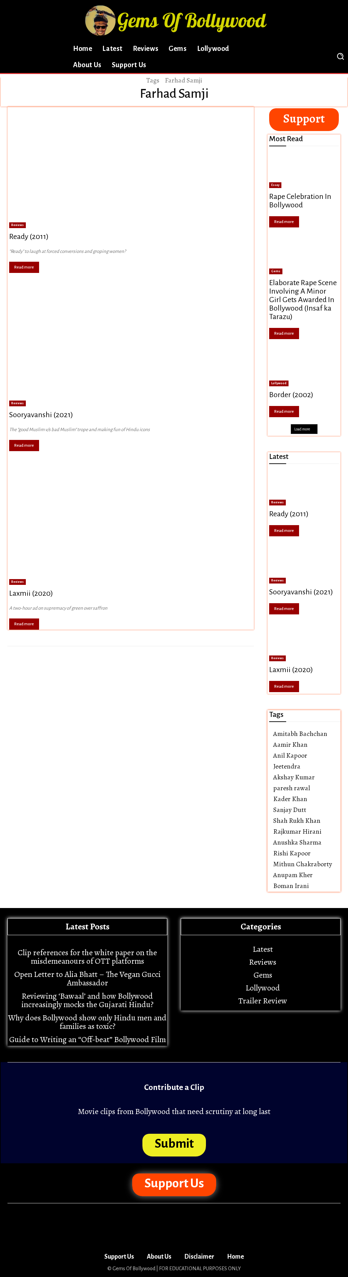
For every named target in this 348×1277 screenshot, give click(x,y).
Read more (24, 267)
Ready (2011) (29, 237)
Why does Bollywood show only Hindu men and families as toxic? (87, 1022)
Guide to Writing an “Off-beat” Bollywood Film (87, 1039)
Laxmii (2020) (31, 593)
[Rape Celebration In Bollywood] (304, 170)
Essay (275, 185)
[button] (340, 56)
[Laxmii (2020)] (130, 524)
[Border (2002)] (304, 368)
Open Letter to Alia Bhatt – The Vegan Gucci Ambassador (87, 978)
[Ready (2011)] (130, 167)
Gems (275, 271)
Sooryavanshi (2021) (41, 415)
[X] (301, 56)
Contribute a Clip (174, 1087)
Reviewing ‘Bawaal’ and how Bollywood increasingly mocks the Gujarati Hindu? (87, 1000)
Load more (302, 429)
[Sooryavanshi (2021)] (130, 346)
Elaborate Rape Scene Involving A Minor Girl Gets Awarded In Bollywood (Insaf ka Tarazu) (303, 300)
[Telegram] (285, 56)
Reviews (17, 225)
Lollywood (278, 383)
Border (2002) (291, 395)
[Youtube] (318, 56)
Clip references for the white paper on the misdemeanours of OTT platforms (87, 956)
